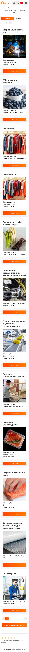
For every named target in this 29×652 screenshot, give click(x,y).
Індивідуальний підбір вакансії (14, 625)
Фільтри (7, 18)
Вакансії (10, 7)
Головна (3, 7)
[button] (21, 18)
